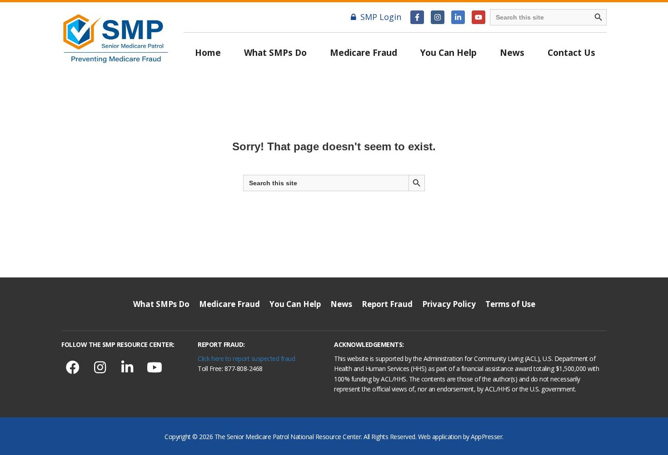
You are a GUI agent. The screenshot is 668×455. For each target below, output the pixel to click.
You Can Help (448, 53)
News (512, 53)
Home (208, 53)
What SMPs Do (275, 53)
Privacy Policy (449, 304)
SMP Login (380, 16)
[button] (417, 17)
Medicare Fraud (363, 53)
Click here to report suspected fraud (246, 358)
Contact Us (571, 53)
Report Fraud (387, 304)
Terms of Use (510, 304)
